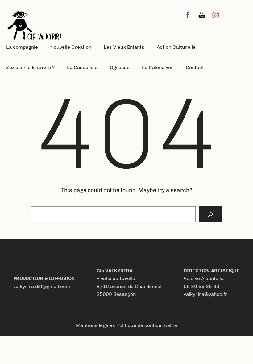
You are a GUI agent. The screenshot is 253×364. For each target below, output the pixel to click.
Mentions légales (95, 325)
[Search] (210, 214)
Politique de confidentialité (146, 325)
